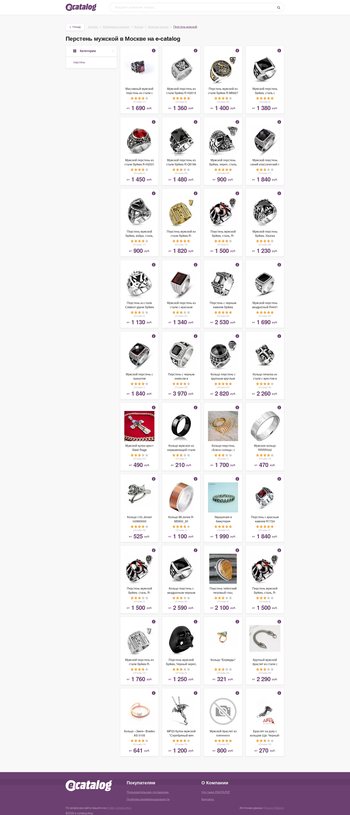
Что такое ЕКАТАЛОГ (215, 792)
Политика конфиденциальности (148, 799)
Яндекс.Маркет (274, 808)
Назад (77, 27)
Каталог (93, 27)
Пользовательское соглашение (148, 792)
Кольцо (138, 27)
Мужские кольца (158, 27)
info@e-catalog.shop (118, 808)
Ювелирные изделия (116, 27)
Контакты (207, 799)
